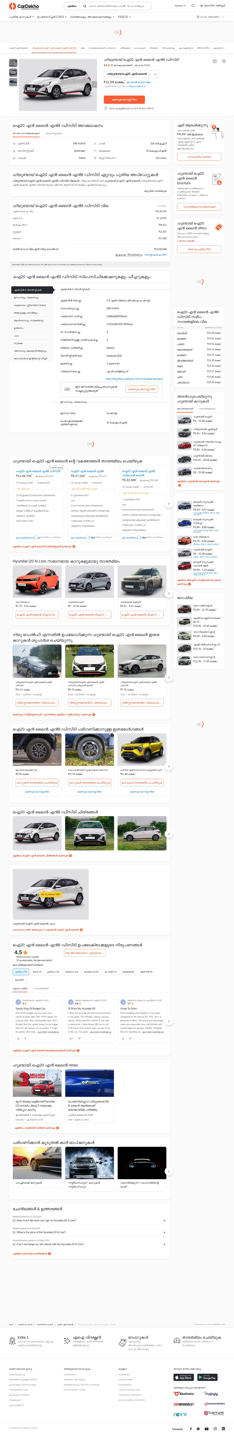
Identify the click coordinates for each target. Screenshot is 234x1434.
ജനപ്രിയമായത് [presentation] (185, 409)
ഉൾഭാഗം (18, 328)
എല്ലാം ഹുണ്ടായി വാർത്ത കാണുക (34, 1127)
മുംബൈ (181, 338)
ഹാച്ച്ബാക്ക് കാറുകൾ (29, 1182)
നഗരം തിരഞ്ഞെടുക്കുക (210, 16)
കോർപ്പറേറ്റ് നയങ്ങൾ (19, 1395)
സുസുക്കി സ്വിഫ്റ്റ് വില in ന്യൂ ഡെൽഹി (205, 531)
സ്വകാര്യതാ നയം (18, 1390)
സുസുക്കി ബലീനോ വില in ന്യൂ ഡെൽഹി (206, 513)
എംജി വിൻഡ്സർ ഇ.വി (206, 644)
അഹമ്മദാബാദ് (185, 360)
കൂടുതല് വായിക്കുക (155, 191)
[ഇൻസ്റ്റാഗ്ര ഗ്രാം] (215, 1429)
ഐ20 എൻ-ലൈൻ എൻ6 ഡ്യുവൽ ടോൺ (138, 473)
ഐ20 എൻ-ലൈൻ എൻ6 (87, 471)
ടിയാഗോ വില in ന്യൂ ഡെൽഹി (206, 544)
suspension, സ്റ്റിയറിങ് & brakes (30, 305)
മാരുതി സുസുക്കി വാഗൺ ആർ (203, 564)
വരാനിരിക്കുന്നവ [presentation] (207, 409)
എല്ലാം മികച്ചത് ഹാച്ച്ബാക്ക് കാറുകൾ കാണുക (198, 582)
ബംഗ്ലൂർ (182, 333)
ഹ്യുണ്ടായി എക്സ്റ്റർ (130, 602)
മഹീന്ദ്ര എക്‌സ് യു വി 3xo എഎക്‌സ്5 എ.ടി (141, 770)
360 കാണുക (168, 48)
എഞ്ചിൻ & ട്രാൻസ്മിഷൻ (27, 290)
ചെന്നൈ (181, 355)
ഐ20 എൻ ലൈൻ (18, 48)
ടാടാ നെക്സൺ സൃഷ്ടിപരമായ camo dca (88, 770)
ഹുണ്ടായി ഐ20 (76, 602)
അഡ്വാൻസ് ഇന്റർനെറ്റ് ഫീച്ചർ (30, 358)
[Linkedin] (223, 1429)
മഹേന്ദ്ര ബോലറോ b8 (26, 770)
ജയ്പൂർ (181, 371)
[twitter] (198, 1429)
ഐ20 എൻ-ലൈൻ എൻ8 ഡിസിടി (38, 471)
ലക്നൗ (180, 366)
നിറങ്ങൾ (153, 48)
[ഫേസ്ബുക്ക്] (191, 1429)
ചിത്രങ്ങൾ (125, 48)
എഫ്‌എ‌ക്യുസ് (186, 48)
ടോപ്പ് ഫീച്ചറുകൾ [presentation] (54, 133)
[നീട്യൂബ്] (206, 1429)
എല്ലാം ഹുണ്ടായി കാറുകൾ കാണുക (198, 481)
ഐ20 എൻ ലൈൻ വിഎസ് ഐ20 (90, 614)
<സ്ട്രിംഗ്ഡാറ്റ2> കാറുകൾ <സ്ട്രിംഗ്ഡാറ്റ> (84, 1184)
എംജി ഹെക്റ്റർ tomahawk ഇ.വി (207, 620)
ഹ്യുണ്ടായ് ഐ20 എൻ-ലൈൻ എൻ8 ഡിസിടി (54, 48)
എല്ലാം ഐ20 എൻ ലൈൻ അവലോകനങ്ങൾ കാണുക (44, 1050)
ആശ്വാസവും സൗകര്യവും (29, 320)
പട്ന (179, 377)
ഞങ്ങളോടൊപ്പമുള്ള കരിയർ (23, 1379)
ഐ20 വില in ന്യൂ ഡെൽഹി (205, 557)
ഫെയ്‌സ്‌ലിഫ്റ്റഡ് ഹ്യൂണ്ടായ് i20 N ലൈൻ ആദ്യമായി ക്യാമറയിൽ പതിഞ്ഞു (88, 1105)
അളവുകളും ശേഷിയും (26, 312)
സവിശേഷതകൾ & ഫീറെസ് (102, 48)
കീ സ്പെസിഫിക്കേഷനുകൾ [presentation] (26, 133)
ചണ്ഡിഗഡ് (183, 382)
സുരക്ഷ (18, 343)
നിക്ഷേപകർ (15, 1400)
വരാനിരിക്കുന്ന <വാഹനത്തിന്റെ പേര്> (139, 1184)
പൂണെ (180, 344)
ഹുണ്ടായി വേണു (202, 468)
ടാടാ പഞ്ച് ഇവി (202, 605)
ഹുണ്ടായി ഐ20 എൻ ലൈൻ (122, 180)
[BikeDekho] (184, 1393)
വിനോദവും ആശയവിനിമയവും (30, 351)
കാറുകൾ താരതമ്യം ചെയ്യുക (37, 782)
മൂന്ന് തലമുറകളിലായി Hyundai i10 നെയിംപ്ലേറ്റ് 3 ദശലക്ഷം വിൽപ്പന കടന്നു (35, 1105)
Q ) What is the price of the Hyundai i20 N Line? (39, 1232)
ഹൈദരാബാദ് (184, 349)
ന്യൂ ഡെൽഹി (135, 86)
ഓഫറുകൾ (139, 48)
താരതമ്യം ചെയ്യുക (49, 537)
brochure (203, 48)
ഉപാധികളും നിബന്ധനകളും (22, 1384)
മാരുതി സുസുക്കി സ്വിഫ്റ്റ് (203, 521)
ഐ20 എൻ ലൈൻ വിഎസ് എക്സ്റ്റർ (142, 614)
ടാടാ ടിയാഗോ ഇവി (204, 632)
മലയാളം (179, 5)
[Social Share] (224, 61)
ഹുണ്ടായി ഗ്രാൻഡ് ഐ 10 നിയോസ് (207, 443)
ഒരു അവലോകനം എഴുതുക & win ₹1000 (85, 952)
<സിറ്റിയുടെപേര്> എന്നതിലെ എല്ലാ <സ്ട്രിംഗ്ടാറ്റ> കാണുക (57, 714)
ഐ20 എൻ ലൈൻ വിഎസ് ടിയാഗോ (38, 614)
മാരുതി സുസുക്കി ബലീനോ (203, 504)
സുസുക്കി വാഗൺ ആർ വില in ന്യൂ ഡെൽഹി (205, 574)
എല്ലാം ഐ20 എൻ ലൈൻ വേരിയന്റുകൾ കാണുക (42, 546)
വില (83, 48)
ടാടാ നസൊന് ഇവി (204, 657)
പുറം (16, 335)
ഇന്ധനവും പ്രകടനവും (26, 297)
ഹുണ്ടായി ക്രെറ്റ (202, 455)
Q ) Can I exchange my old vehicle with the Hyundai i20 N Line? (48, 1244)
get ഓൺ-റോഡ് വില (138, 82)
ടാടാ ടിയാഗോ (22, 602)
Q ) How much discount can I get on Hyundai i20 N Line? (44, 1220)
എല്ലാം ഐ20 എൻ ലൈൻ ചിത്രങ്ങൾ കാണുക (40, 855)
